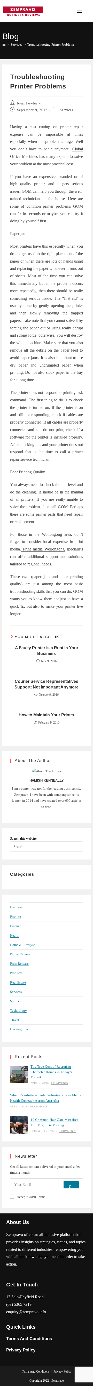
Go (71, 1187)
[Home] (4, 44)
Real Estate (18, 982)
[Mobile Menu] (80, 11)
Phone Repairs (20, 954)
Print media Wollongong (43, 549)
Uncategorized (20, 1029)
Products (16, 973)
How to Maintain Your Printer (46, 715)
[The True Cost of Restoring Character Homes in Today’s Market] (19, 1074)
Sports (14, 1001)
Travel (14, 1020)
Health (14, 935)
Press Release (19, 964)
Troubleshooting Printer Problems (50, 44)
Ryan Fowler (27, 103)
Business (16, 907)
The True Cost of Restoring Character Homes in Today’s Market (51, 1072)
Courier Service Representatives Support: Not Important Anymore (46, 684)
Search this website (23, 838)
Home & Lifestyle (22, 945)
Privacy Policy (20, 1350)
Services (66, 110)
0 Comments (59, 1083)
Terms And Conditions (29, 1338)
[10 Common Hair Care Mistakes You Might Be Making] (19, 1125)
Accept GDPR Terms (31, 1197)
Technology (18, 1010)
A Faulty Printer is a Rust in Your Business (46, 651)
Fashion (15, 917)
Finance (15, 926)
